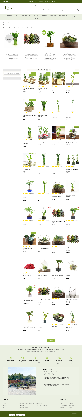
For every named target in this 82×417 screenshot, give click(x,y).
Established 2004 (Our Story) (30, 5)
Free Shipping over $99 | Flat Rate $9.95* (71, 5)
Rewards (37, 407)
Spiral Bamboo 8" (55, 115)
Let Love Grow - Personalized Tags (58, 89)
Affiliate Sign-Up (39, 409)
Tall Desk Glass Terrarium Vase (72, 299)
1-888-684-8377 (50, 373)
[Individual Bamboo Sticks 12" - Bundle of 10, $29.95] (44, 159)
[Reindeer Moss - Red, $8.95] (29, 265)
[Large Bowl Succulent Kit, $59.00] (58, 186)
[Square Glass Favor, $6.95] (29, 159)
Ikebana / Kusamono (35, 65)
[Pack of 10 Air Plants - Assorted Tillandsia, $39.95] (72, 265)
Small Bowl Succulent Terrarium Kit (58, 301)
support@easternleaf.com (52, 374)
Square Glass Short (55, 142)
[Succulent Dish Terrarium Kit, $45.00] (58, 238)
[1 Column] (38, 70)
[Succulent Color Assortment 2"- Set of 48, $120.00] (72, 238)
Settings (6, 415)
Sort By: (25, 69)
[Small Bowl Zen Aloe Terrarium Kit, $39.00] (44, 238)
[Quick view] (29, 95)
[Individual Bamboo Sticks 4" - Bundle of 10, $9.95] (44, 105)
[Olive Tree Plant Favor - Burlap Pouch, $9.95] (29, 78)
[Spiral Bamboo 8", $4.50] (58, 105)
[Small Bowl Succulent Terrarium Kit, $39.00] (58, 291)
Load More (51, 340)
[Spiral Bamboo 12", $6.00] (72, 105)
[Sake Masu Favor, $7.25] (72, 317)
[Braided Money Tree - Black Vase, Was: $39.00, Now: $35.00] (72, 213)
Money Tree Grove (26, 222)
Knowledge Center (63, 15)
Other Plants (27, 65)
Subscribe (37, 18)
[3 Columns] (44, 70)
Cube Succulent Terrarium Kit (71, 142)
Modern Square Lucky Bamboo (72, 169)
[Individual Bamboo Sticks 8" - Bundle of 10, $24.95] (58, 159)
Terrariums (20, 65)
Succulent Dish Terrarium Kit (57, 249)
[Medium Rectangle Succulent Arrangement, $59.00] (58, 317)
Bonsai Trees (9, 15)
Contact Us (54, 5)
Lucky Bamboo (6, 65)
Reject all (12, 415)
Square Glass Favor (26, 169)
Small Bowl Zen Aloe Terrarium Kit (44, 248)
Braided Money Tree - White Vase (29, 300)
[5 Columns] (50, 70)
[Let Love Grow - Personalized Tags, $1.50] (58, 78)
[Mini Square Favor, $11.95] (72, 78)
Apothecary (44, 15)
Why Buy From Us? (45, 5)
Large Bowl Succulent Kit (56, 196)
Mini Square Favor (69, 89)
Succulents (43, 65)
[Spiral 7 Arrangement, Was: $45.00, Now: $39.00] (44, 213)
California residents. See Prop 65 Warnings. (44, 401)
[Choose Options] (26, 95)
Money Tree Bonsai (26, 195)
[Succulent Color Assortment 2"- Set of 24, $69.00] (44, 291)
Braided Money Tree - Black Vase (72, 222)
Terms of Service (50, 351)
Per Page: (73, 69)
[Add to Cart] (41, 122)
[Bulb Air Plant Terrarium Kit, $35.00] (44, 265)
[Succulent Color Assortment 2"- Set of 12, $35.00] (58, 213)
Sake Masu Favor (69, 327)
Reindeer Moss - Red (27, 275)
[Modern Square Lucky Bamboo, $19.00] (72, 159)
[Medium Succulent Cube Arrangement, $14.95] (29, 238)
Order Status (60, 5)
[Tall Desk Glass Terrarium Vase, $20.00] (72, 291)
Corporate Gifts (39, 403)
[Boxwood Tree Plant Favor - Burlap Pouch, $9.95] (29, 105)
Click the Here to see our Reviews (61, 381)
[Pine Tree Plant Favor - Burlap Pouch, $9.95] (44, 78)
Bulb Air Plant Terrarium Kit (42, 275)
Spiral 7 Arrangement (41, 222)
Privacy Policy (45, 351)
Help (50, 5)
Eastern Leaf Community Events (42, 405)
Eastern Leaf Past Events (24, 407)
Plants (17, 15)
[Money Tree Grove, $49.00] (29, 213)
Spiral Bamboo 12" (69, 115)
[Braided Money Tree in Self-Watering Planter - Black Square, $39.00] (58, 265)
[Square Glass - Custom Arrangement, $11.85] (72, 186)
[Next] (7, 1)
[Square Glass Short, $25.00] (58, 132)
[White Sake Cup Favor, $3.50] (44, 132)
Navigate (5, 399)
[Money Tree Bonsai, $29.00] (29, 186)
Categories (63, 399)
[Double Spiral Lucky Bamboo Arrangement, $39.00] (44, 317)
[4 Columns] (47, 70)
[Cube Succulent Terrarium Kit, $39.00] (72, 132)
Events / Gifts (53, 15)
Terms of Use (21, 405)
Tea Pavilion (35, 15)
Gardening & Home (26, 15)
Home (4, 22)
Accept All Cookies (20, 415)
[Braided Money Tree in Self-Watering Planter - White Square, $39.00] (29, 317)
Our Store (39, 5)
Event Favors (13, 65)
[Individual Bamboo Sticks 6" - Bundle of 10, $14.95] (29, 132)
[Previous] (4, 1)
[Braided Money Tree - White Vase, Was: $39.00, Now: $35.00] (29, 291)
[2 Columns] (41, 70)
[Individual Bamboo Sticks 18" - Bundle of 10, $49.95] (44, 186)
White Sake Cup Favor (41, 142)
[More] (30, 15)
